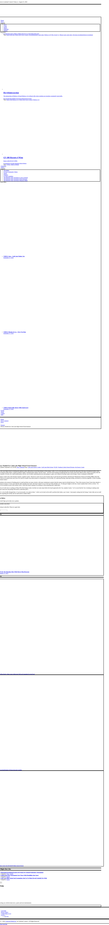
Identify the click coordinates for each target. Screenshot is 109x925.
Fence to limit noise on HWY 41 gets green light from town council (17, 98)
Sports (11, 874)
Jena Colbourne (21, 467)
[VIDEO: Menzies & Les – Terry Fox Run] (51, 295)
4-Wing (8, 164)
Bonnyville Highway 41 (12, 99)
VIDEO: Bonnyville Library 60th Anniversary (15, 407)
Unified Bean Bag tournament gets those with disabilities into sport (19, 875)
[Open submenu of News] (4, 22)
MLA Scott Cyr (55, 35)
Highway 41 (36, 99)
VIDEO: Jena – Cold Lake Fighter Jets (14, 256)
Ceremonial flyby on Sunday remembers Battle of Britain (14, 163)
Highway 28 (47, 35)
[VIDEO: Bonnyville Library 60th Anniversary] (51, 370)
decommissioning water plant (36, 35)
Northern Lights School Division (66, 467)
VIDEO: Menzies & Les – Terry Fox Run (14, 332)
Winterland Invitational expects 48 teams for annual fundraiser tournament (21, 872)
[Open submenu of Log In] (5, 915)
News (7, 874)
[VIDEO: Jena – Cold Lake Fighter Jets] (51, 219)
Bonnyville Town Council (21, 35)
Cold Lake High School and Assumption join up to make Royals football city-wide (23, 878)
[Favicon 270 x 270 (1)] (49, 900)
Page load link (3, 924)
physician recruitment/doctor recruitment (83, 35)
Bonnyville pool (10, 35)
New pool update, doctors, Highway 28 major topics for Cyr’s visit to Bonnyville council (21, 33)
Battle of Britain (15, 164)
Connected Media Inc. (10, 921)
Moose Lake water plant (66, 35)
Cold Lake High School (47, 467)
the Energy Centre (79, 467)
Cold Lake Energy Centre (34, 467)
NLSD (55, 467)
